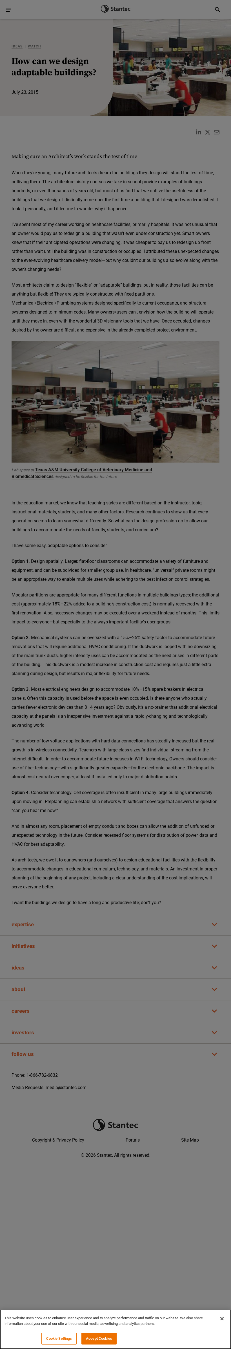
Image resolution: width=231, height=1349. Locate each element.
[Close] (222, 1319)
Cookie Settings (59, 1338)
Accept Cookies (99, 1338)
